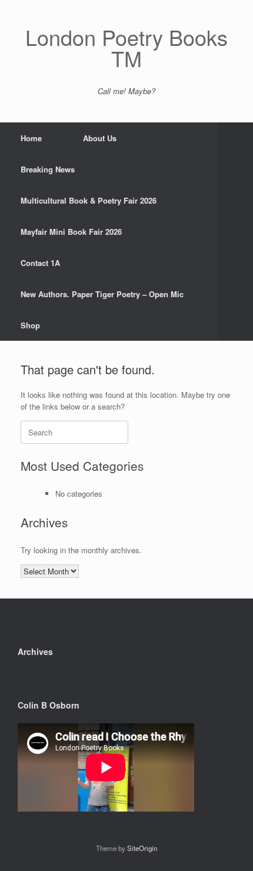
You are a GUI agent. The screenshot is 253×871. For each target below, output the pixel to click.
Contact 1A (40, 262)
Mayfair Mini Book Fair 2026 (71, 231)
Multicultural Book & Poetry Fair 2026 (89, 200)
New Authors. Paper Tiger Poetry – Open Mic (102, 294)
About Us (99, 138)
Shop (30, 325)
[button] (235, 231)
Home (31, 138)
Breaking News (48, 169)
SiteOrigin (142, 848)
